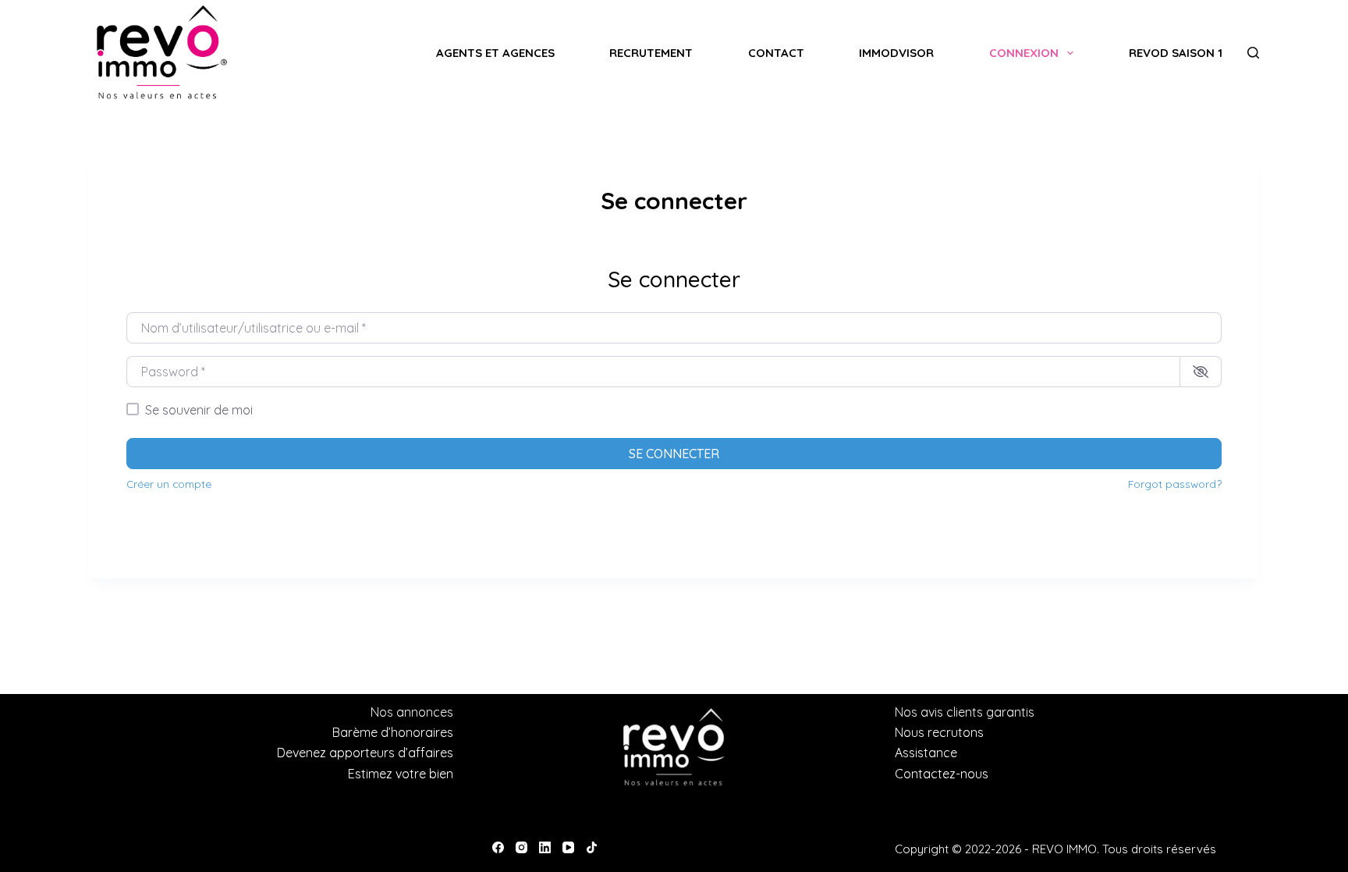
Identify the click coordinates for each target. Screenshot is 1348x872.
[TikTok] (592, 847)
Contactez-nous (941, 773)
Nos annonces (412, 712)
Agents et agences (495, 52)
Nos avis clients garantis (964, 712)
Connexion (1024, 52)
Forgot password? (1175, 483)
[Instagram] (521, 847)
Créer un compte (168, 483)
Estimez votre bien (400, 773)
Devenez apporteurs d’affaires (365, 752)
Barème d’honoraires (392, 732)
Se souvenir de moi (199, 410)
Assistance (926, 752)
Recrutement (651, 52)
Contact (776, 52)
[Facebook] (498, 847)
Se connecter (674, 453)
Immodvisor (896, 52)
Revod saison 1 (1175, 52)
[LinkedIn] (545, 847)
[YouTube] (568, 847)
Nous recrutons (939, 732)
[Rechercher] (1253, 53)
